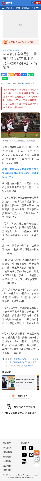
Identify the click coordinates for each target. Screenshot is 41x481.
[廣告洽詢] (36, 458)
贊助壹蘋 (10, 76)
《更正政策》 (29, 365)
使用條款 (7, 461)
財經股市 (10, 8)
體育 (18, 8)
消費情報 (7, 470)
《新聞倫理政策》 (20, 359)
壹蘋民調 (26, 8)
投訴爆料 (7, 465)
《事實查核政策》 (20, 362)
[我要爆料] (36, 452)
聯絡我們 (7, 447)
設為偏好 (3, 76)
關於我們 (7, 443)
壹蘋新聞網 (7, 50)
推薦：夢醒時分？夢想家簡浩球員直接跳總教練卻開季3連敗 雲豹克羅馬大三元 (20, 173)
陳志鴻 (24, 83)
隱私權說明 (7, 452)
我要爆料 (16, 76)
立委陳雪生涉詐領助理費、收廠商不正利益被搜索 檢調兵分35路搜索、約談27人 (23, 43)
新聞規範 (7, 456)
